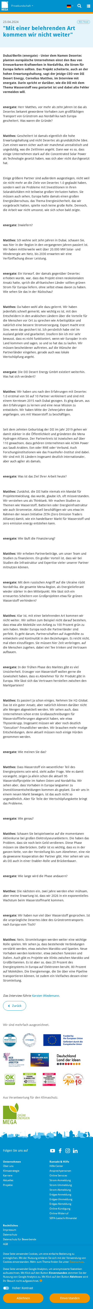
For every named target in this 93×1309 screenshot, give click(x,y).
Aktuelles (8, 1180)
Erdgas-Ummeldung (61, 1199)
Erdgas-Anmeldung (60, 1194)
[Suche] (79, 6)
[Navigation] (88, 6)
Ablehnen (23, 1298)
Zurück (16, 1006)
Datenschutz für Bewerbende (19, 1239)
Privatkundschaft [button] (21, 5)
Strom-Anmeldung (60, 1180)
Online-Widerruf (59, 1213)
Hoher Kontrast (22, 1288)
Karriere (7, 1175)
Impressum (9, 1229)
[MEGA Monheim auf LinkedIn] (75, 1151)
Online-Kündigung (60, 1208)
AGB (5, 1244)
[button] (70, 6)
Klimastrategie (11, 1170)
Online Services (58, 1175)
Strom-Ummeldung (61, 1185)
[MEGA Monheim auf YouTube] (53, 1151)
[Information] (41, 1280)
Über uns (8, 1166)
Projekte (8, 1185)
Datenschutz (10, 1234)
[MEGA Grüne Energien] (16, 1113)
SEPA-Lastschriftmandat (63, 1218)
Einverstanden (70, 1298)
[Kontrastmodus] (6, 1288)
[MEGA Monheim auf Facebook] (60, 1151)
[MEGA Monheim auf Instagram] (68, 1151)
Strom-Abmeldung (60, 1189)
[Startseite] (5, 6)
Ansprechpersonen (60, 1170)
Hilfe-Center (56, 1166)
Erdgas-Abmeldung (60, 1203)
